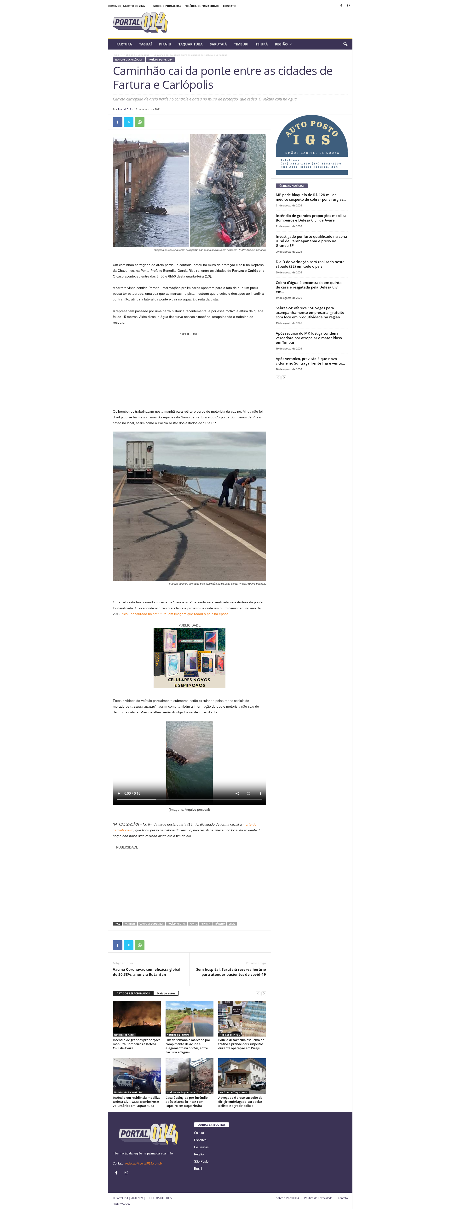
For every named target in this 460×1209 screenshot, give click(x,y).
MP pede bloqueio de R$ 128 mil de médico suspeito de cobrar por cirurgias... (311, 197)
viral (232, 923)
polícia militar (176, 923)
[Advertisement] (189, 370)
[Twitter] (128, 122)
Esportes (200, 1140)
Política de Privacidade (201, 6)
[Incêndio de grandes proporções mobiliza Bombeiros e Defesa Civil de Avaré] (137, 1019)
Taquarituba (190, 44)
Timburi (241, 44)
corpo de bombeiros (151, 923)
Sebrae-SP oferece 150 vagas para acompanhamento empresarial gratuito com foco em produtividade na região (310, 312)
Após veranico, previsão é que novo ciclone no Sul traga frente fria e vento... (310, 361)
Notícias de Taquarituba (128, 1092)
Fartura (124, 44)
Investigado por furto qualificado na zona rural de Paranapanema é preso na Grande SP (311, 241)
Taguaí (145, 44)
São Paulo (201, 1161)
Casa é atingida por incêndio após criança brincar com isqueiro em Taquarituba (187, 1101)
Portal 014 (124, 109)
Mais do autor (166, 993)
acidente (130, 923)
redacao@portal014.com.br (144, 1163)
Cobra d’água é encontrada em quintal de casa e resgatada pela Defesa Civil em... (309, 287)
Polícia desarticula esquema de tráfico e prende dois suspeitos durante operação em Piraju (241, 1044)
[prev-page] (258, 993)
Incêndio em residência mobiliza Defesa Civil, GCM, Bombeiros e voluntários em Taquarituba (137, 1101)
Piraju (165, 44)
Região (281, 44)
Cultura (199, 1133)
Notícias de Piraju (229, 1034)
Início (116, 54)
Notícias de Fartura (160, 59)
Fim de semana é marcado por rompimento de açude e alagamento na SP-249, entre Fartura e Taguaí (188, 1046)
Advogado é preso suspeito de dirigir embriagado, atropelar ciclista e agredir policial (240, 1101)
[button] (345, 44)
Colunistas (201, 1147)
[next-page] (263, 993)
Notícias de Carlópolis (136, 54)
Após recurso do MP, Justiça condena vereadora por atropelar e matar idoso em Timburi (309, 338)
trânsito (219, 923)
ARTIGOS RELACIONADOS (133, 993)
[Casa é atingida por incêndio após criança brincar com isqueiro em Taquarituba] (189, 1076)
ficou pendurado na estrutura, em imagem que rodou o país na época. (175, 614)
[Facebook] (341, 5)
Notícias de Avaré (124, 1034)
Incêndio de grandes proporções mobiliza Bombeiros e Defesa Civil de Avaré (136, 1044)
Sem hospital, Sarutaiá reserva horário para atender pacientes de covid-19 (231, 972)
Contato (229, 6)
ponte (193, 923)
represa (205, 923)
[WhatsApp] (139, 122)
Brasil (198, 1168)
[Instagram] (349, 5)
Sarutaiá (218, 44)
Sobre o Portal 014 (167, 6)
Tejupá (262, 44)
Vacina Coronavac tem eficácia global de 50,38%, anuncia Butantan (146, 972)
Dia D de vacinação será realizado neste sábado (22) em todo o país (310, 264)
